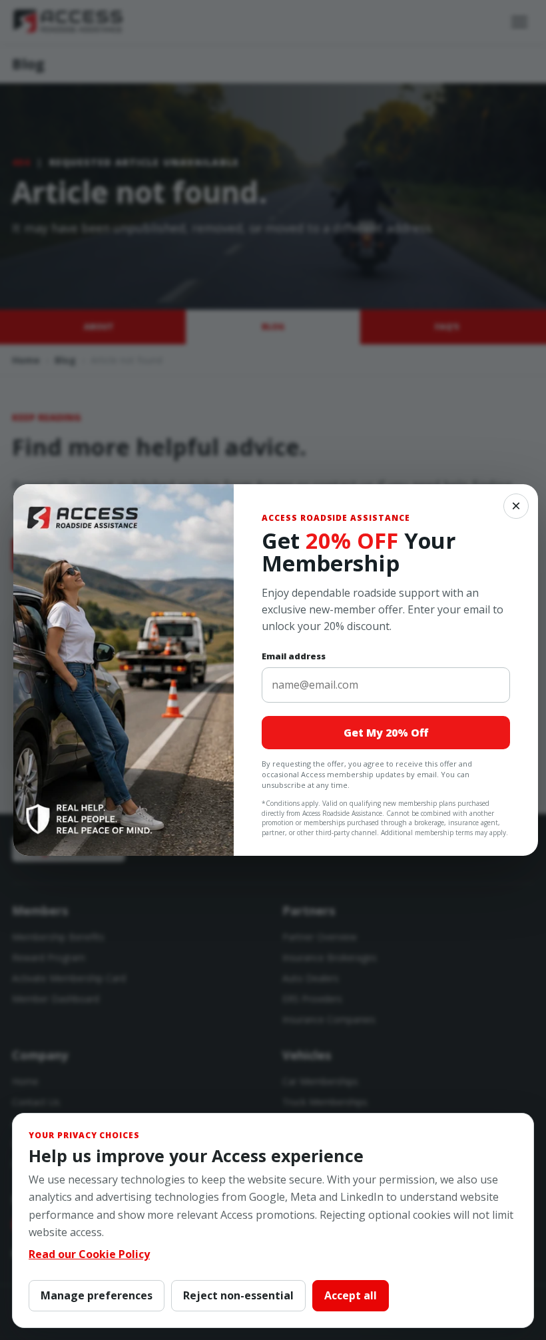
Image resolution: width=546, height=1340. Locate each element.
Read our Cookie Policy (89, 1254)
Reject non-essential (238, 1295)
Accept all (350, 1295)
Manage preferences (96, 1295)
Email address (294, 656)
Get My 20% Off (386, 732)
